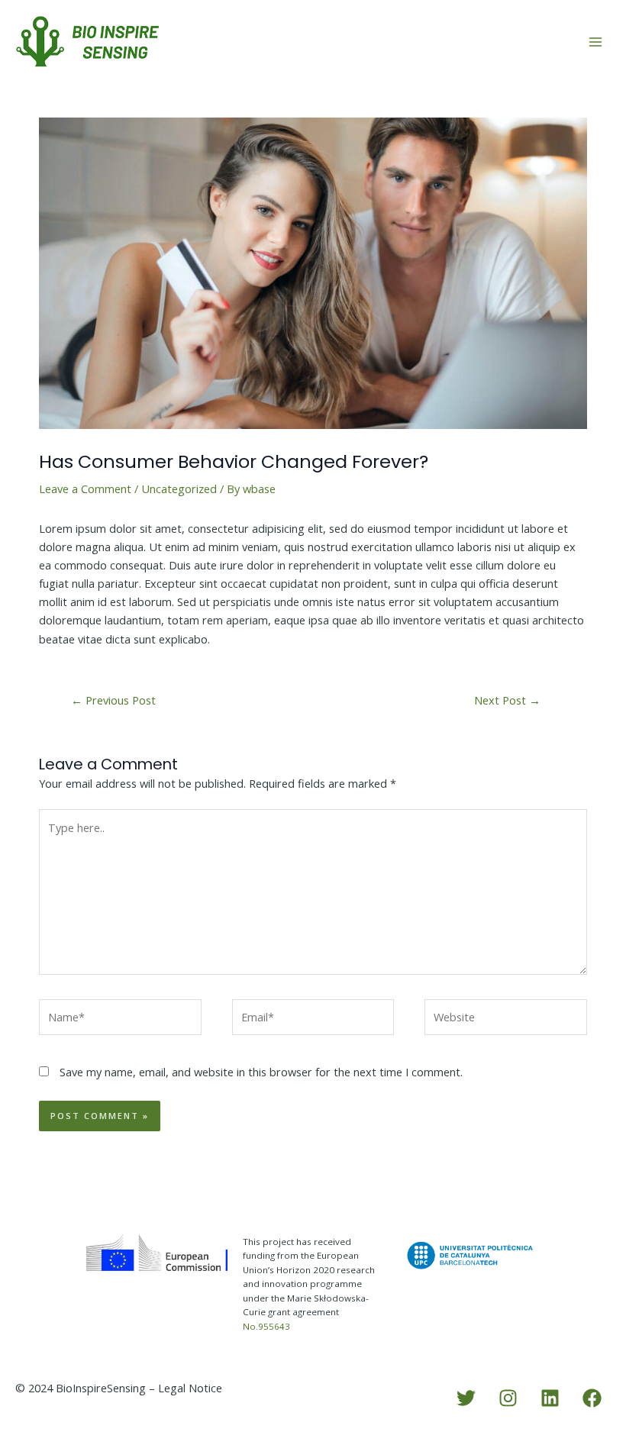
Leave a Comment (85, 488)
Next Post (507, 700)
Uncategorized (179, 488)
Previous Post (113, 700)
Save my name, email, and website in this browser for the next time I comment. (261, 1071)
